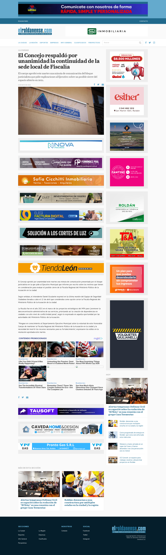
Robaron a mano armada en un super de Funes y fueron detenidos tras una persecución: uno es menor (132, 447)
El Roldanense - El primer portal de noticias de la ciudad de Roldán (35, 31)
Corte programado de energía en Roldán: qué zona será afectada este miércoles (132, 434)
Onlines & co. (141, 539)
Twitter (85, 535)
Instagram (86, 539)
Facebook (86, 531)
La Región (33, 43)
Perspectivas (94, 43)
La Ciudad (22, 43)
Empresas (54, 43)
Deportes (44, 43)
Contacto (143, 21)
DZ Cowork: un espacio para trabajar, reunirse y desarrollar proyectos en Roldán (131, 459)
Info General (66, 43)
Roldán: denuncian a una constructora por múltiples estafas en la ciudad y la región (131, 423)
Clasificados (80, 43)
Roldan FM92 (23, 21)
